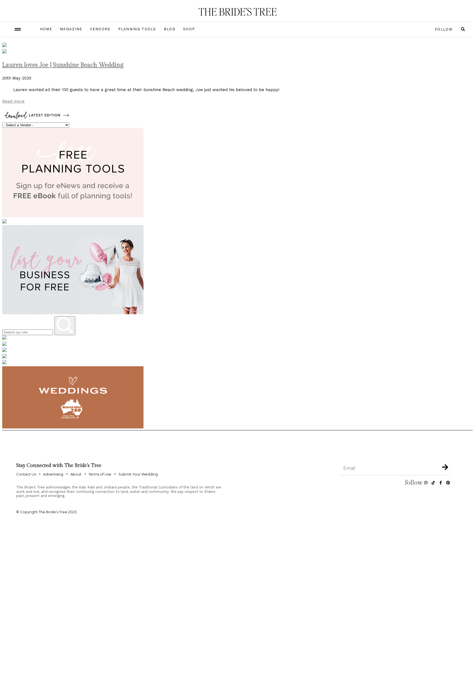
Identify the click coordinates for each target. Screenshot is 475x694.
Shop (189, 29)
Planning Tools (137, 29)
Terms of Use (100, 474)
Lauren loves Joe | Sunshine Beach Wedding (62, 65)
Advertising (53, 474)
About (75, 474)
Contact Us (26, 474)
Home (46, 29)
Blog (169, 29)
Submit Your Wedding (138, 474)
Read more (13, 101)
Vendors (100, 29)
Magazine (71, 29)
